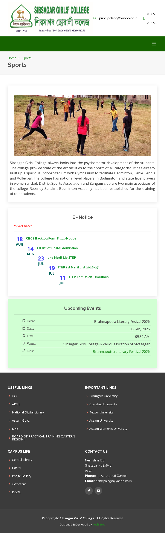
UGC (15, 396)
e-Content (19, 484)
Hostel (16, 467)
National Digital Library (28, 412)
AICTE (16, 404)
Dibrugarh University (103, 396)
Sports (27, 58)
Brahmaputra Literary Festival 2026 (121, 351)
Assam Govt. (21, 420)
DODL (16, 492)
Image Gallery (21, 476)
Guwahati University (103, 404)
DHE (15, 428)
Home (12, 58)
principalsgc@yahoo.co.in (118, 18)
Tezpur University (101, 412)
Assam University (101, 420)
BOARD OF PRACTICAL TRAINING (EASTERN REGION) (43, 438)
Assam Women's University (108, 428)
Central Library (22, 459)
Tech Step (99, 524)
